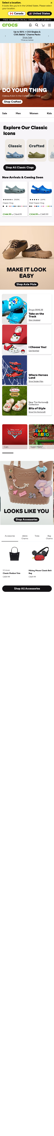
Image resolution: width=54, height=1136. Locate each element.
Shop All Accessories (27, 588)
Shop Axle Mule (26, 284)
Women (33, 113)
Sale (4, 113)
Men (18, 113)
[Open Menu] (50, 25)
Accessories (10, 536)
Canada (18, 13)
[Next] (49, 36)
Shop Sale (27, 37)
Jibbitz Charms (24, 537)
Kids (49, 113)
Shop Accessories (26, 519)
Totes (37, 536)
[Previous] (5, 36)
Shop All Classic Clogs (20, 167)
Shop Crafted (12, 102)
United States (41, 13)
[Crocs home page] (9, 25)
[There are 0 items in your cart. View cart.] (43, 25)
